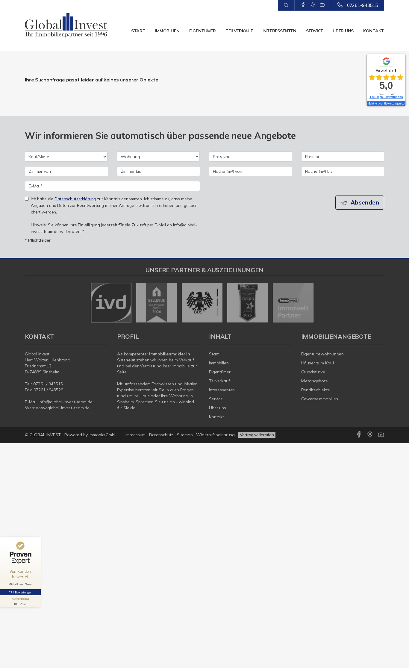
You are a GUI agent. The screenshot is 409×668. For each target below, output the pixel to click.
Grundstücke (313, 372)
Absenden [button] (365, 202)
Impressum (135, 434)
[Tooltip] (403, 104)
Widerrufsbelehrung (215, 434)
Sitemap (185, 434)
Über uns (343, 31)
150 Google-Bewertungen (386, 97)
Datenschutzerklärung (75, 198)
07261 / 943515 (48, 384)
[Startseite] (66, 25)
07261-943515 (362, 5)
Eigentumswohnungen (322, 354)
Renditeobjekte (315, 390)
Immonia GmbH (103, 434)
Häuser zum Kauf (317, 363)
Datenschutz (161, 434)
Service (314, 31)
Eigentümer (202, 31)
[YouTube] (322, 5)
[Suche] (286, 5)
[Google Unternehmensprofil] (312, 5)
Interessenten (279, 31)
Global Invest (37, 354)
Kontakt (373, 31)
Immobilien (167, 31)
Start (138, 31)
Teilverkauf (239, 31)
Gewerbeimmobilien (319, 399)
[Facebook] (303, 5)
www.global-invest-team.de (63, 408)
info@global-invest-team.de (66, 402)
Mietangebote (314, 381)
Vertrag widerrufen (257, 434)
